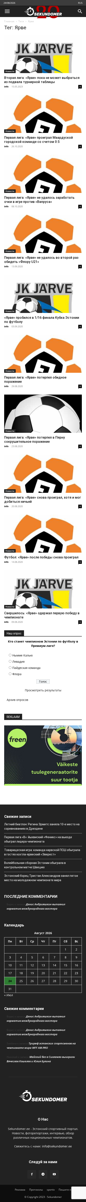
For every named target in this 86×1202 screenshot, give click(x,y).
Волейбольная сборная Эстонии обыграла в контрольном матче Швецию (35, 865)
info (6, 86)
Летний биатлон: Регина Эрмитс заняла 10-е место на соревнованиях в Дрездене (42, 826)
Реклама (20, 1189)
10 (10, 965)
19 (32, 973)
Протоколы (36, 1189)
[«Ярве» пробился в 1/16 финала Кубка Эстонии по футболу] (43, 294)
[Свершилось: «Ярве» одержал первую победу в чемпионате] (43, 589)
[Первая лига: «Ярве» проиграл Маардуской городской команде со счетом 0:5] (43, 114)
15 (65, 965)
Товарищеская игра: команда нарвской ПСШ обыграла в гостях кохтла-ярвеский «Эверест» (42, 852)
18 (21, 973)
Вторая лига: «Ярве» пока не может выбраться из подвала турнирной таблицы (42, 80)
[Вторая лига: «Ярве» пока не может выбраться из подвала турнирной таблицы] (43, 54)
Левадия (18, 662)
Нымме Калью (22, 655)
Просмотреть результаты (43, 690)
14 (54, 965)
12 (32, 965)
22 (65, 973)
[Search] (80, 11)
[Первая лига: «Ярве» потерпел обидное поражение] (43, 354)
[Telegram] (43, 1174)
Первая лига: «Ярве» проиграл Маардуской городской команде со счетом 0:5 (38, 140)
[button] (7, 11)
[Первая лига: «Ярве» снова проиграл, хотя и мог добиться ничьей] (43, 474)
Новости (9, 71)
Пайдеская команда (26, 668)
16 (76, 965)
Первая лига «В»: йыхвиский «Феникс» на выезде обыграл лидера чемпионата (38, 839)
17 (10, 973)
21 (54, 973)
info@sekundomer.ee (57, 1146)
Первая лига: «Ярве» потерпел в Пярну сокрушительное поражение (34, 439)
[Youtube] (54, 1174)
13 (43, 965)
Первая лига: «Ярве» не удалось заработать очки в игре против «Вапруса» (39, 200)
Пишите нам (67, 1189)
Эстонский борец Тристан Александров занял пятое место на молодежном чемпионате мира (41, 878)
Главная (9, 21)
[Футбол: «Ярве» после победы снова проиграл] (43, 534)
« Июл (8, 995)
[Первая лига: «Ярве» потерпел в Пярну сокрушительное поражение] (43, 414)
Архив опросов (17, 700)
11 (21, 965)
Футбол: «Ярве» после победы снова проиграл (41, 557)
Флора (17, 674)
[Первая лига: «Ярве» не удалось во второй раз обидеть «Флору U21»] (43, 234)
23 (76, 973)
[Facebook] (32, 1174)
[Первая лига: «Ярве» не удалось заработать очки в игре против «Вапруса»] (43, 174)
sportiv (51, 1189)
